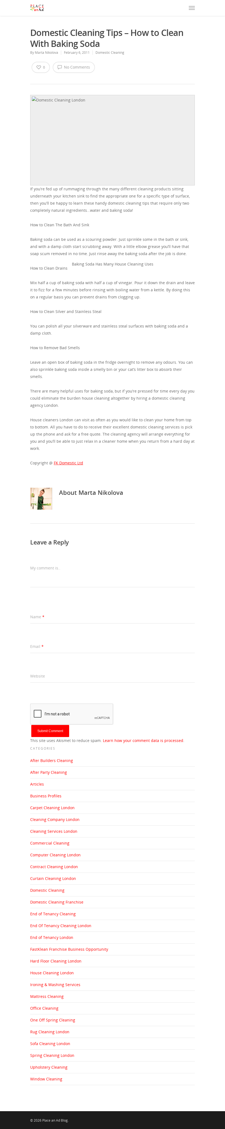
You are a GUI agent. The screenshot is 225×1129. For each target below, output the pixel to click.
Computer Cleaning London (55, 854)
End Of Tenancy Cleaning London (60, 925)
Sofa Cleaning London (50, 1043)
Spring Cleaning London (52, 1055)
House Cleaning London (52, 972)
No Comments (76, 67)
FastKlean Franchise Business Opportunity (69, 949)
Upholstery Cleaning (49, 1067)
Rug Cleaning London (49, 1031)
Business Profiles (45, 795)
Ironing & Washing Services (55, 984)
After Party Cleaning (48, 772)
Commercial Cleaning (49, 843)
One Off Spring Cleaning (52, 1020)
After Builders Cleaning (51, 760)
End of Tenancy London (51, 937)
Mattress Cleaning (47, 996)
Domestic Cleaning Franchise (56, 902)
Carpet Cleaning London (52, 807)
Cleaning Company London (55, 819)
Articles (37, 784)
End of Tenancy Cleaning (53, 913)
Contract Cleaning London (54, 866)
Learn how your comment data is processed (143, 740)
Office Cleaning (44, 1008)
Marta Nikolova (46, 52)
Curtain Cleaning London (53, 878)
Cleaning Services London (53, 831)
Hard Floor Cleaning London (55, 961)
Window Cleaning (46, 1079)
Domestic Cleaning (109, 52)
